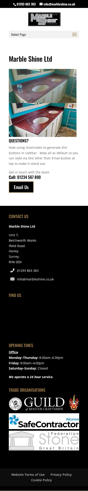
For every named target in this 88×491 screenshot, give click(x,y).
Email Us (21, 187)
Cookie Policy (41, 480)
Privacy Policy (61, 474)
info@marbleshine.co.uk (35, 279)
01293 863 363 (28, 270)
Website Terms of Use (28, 474)
